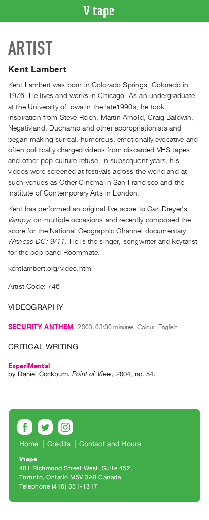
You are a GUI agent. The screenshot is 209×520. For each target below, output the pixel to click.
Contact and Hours (110, 444)
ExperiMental (29, 366)
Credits (59, 444)
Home (29, 444)
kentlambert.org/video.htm (49, 268)
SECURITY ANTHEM (41, 327)
